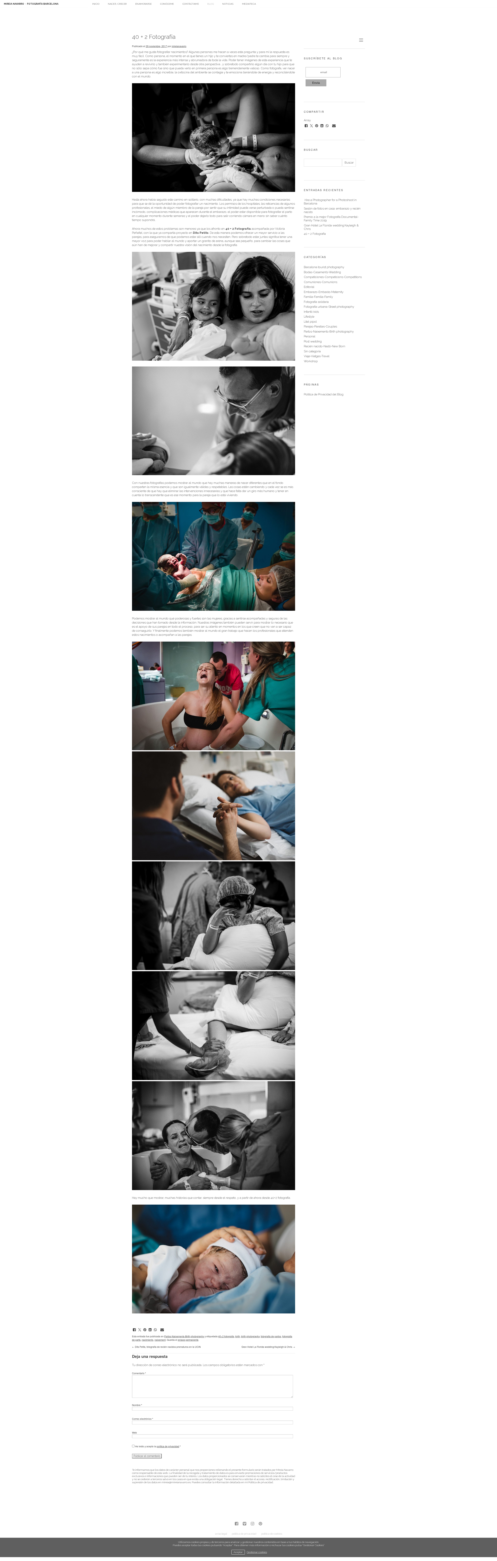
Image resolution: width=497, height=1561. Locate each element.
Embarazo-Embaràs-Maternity (323, 292)
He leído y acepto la (158, 1446)
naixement (160, 1339)
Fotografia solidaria (316, 302)
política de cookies (271, 1533)
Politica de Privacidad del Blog (323, 394)
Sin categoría (312, 351)
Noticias (228, 4)
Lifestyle (309, 316)
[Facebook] (237, 1524)
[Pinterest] (260, 1524)
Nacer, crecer (117, 4)
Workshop (311, 361)
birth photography (250, 1336)
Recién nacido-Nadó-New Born (324, 346)
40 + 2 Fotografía (315, 234)
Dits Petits (201, 233)
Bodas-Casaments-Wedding (322, 272)
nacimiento (147, 1339)
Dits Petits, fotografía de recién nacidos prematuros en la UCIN (166, 1346)
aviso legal (221, 1533)
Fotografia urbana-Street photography (329, 306)
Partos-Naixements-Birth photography (184, 1336)
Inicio (96, 4)
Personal (309, 336)
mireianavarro (179, 46)
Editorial (309, 287)
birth (237, 1336)
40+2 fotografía (226, 1336)
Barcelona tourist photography (324, 267)
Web (134, 1432)
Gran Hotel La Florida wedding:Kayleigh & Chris (268, 1346)
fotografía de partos (271, 1336)
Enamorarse (143, 4)
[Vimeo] (245, 1524)
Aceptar (238, 1552)
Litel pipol (310, 321)
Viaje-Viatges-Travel (316, 356)
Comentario (139, 1373)
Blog (210, 4)
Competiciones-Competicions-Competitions (333, 277)
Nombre (137, 1405)
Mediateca (249, 4)
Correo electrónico (142, 1418)
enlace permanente (188, 1339)
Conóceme (167, 4)
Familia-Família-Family (318, 297)
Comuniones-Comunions (320, 282)
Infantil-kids (311, 312)
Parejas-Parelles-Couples (320, 326)
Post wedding (313, 341)
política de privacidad (168, 1446)
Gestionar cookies (257, 1552)
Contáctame (190, 4)
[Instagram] (252, 1524)
